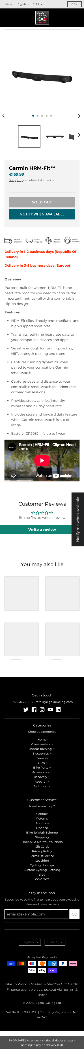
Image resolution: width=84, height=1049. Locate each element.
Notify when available (42, 214)
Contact (42, 814)
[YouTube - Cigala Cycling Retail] (50, 709)
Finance (42, 828)
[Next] (79, 116)
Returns (42, 818)
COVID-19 (42, 879)
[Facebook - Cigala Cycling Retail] (34, 709)
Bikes (41, 763)
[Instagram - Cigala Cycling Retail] (42, 709)
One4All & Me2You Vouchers (42, 842)
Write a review (42, 530)
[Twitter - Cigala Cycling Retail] (26, 709)
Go (74, 914)
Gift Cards (42, 846)
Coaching (42, 860)
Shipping (16, 180)
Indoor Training (40, 749)
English (21, 4)
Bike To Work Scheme (42, 832)
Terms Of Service (42, 856)
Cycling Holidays (42, 865)
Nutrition (40, 786)
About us (42, 823)
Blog (42, 874)
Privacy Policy (42, 851)
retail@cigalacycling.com (54, 702)
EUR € (35, 4)
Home (42, 739)
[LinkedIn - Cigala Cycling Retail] (58, 709)
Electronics (40, 753)
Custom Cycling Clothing (42, 870)
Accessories (40, 772)
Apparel (40, 781)
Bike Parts (40, 767)
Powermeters (40, 744)
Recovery (40, 777)
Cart (75, 4)
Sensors (42, 758)
